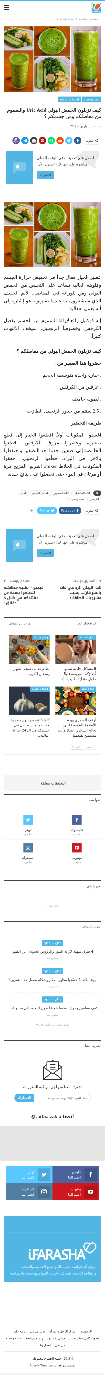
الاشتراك (45, 175)
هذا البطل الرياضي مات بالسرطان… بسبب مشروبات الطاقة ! (80, 592)
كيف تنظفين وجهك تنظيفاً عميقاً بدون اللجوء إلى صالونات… (52, 1008)
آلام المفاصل (82, 493)
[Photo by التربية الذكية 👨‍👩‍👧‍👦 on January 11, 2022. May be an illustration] (87, 1143)
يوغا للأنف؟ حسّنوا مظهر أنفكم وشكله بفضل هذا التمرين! (52, 980)
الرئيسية (86, 1331)
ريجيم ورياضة (41, 637)
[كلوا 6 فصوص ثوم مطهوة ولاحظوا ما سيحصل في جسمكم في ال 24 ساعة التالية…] (29, 701)
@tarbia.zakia (46, 1117)
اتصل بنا (45, 1345)
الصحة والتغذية (70, 99)
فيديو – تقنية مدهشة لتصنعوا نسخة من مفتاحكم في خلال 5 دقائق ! (23, 595)
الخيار (24, 493)
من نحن (60, 1345)
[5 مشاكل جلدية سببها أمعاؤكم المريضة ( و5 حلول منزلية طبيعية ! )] (75, 649)
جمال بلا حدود (87, 637)
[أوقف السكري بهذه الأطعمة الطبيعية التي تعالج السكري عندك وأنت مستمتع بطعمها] (75, 701)
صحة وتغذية (92, 99)
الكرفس (94, 499)
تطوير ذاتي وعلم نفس (84, 1338)
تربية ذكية (19, 1331)
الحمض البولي (40, 493)
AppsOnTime (38, 1365)
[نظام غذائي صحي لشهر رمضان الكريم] (29, 649)
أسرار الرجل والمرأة (62, 1331)
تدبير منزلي (37, 1331)
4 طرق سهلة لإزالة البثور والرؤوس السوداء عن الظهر (52, 951)
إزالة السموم (61, 493)
